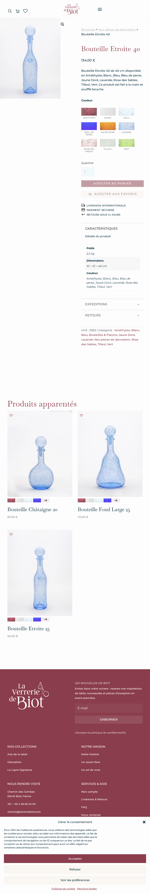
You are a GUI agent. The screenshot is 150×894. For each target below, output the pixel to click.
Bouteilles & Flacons (103, 335)
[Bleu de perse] (37, 500)
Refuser (75, 869)
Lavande (87, 339)
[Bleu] (28, 500)
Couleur (87, 100)
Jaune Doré (127, 335)
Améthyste (122, 330)
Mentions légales (87, 888)
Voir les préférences (75, 880)
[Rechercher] (9, 11)
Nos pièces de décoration (117, 29)
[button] (144, 822)
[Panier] (17, 11)
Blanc (135, 330)
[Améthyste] (11, 500)
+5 (45, 500)
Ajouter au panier (112, 183)
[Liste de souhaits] (25, 11)
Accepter (75, 858)
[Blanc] (20, 500)
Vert (110, 344)
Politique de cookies (63, 888)
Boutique (88, 29)
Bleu (84, 335)
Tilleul (102, 344)
